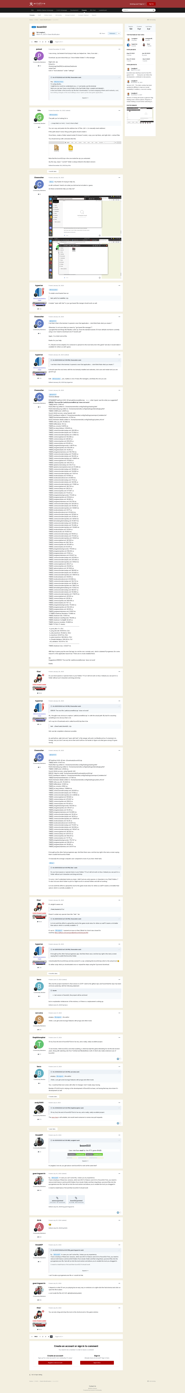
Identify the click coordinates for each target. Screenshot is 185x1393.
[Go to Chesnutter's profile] (39, 184)
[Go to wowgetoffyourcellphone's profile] (143, 39)
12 (40, 194)
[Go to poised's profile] (39, 56)
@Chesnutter (53, 114)
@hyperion (53, 321)
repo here (55, 1117)
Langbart (42, 32)
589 (40, 1190)
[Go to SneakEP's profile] (39, 1141)
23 (40, 1152)
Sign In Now (97, 1362)
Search (94, 15)
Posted (57, 49)
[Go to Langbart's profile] (33, 33)
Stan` (39, 671)
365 (40, 1029)
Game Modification (54, 34)
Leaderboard (103, 10)
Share (103, 33)
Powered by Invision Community (92, 1390)
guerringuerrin (39, 1173)
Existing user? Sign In (137, 4)
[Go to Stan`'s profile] (39, 678)
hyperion (39, 285)
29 (40, 66)
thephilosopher (39, 1037)
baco (39, 979)
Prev (36, 42)
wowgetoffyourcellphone (153, 38)
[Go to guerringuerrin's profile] (39, 1180)
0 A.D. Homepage (62, 10)
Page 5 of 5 (58, 42)
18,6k (40, 693)
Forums (84, 10)
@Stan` (52, 863)
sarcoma (39, 1013)
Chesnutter (74, 77)
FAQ (32, 10)
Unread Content (70, 15)
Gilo (39, 110)
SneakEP (39, 1135)
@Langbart (59, 930)
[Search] (153, 10)
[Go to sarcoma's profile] (39, 1019)
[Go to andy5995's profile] (39, 1109)
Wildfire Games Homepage (45, 10)
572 (40, 1119)
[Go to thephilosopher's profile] (39, 1044)
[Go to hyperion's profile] (39, 292)
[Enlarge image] (72, 1158)
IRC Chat (92, 10)
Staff (39, 15)
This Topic (146, 10)
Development (74, 10)
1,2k (40, 309)
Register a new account (55, 1362)
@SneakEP (55, 1178)
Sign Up (151, 4)
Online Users (48, 15)
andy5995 (39, 1103)
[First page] (32, 42)
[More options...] (119, 49)
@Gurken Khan (58, 81)
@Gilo (51, 182)
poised (39, 49)
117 (40, 1054)
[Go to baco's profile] (39, 986)
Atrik (39, 1220)
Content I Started (83, 15)
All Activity (59, 15)
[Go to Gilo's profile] (39, 117)
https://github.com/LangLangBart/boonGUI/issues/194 (71, 932)
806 (40, 1237)
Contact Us (92, 1386)
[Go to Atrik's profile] (39, 1227)
